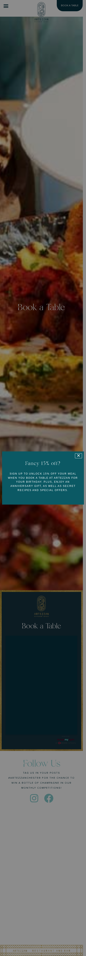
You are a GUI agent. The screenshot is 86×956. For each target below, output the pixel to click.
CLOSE (78, 455)
